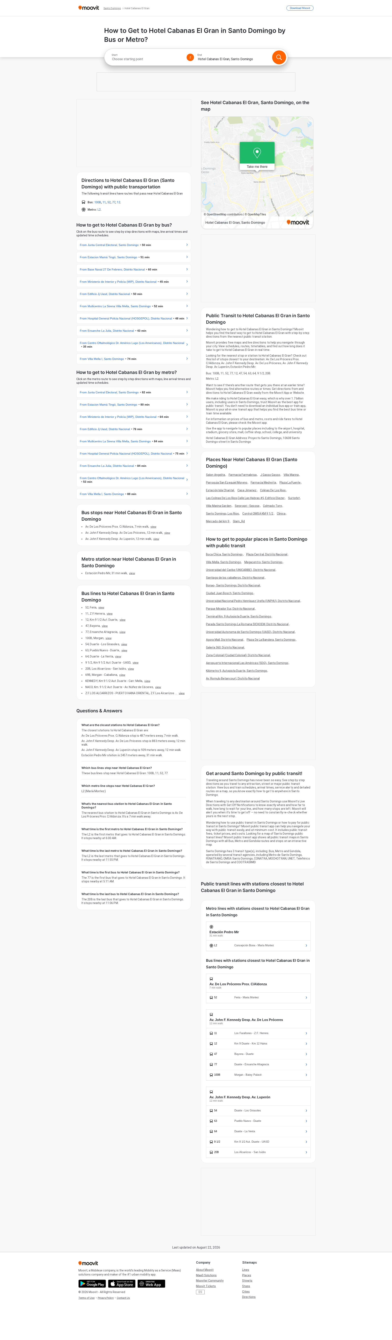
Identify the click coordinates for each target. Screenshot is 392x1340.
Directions (249, 1297)
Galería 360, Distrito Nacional (225, 647)
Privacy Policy (106, 1297)
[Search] (279, 57)
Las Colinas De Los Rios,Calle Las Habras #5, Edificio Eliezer (245, 498)
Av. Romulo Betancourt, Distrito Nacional (233, 678)
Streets (247, 1280)
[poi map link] (257, 173)
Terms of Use (86, 1297)
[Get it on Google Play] (92, 1284)
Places (246, 1275)
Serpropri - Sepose (247, 505)
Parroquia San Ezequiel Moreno (226, 482)
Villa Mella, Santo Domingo (223, 562)
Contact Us (123, 1297)
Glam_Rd (239, 521)
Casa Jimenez (246, 490)
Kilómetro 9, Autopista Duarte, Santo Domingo (236, 670)
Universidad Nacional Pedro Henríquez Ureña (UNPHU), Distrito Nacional (253, 601)
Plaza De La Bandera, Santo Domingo (271, 639)
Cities (246, 1291)
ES (200, 1292)
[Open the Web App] (151, 1284)
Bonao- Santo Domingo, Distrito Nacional (233, 585)
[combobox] (147, 59)
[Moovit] (88, 8)
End (199, 55)
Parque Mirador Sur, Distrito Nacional (230, 608)
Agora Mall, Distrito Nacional (224, 639)
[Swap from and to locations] (190, 57)
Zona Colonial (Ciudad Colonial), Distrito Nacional (238, 655)
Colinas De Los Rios (273, 490)
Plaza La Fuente (290, 482)
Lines (245, 1269)
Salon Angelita (215, 474)
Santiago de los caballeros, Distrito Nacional (235, 577)
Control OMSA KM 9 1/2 (257, 513)
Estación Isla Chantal (220, 490)
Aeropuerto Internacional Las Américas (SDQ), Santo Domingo (247, 663)
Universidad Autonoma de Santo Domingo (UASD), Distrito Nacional (250, 632)
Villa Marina (291, 474)
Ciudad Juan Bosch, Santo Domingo (229, 593)
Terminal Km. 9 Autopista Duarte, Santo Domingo (238, 616)
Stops (246, 1286)
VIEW (153, 526)
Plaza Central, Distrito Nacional (266, 554)
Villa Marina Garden (218, 505)
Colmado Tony (272, 505)
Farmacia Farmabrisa (243, 474)
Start (114, 55)
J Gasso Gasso (270, 474)
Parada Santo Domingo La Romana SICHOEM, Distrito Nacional (247, 624)
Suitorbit (294, 498)
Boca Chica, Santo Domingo (224, 554)
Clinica (281, 513)
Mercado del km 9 (217, 521)
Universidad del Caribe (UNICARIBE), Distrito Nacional (240, 570)
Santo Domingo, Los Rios (222, 513)
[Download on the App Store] (122, 1284)
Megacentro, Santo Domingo (263, 562)
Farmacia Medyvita (263, 482)
